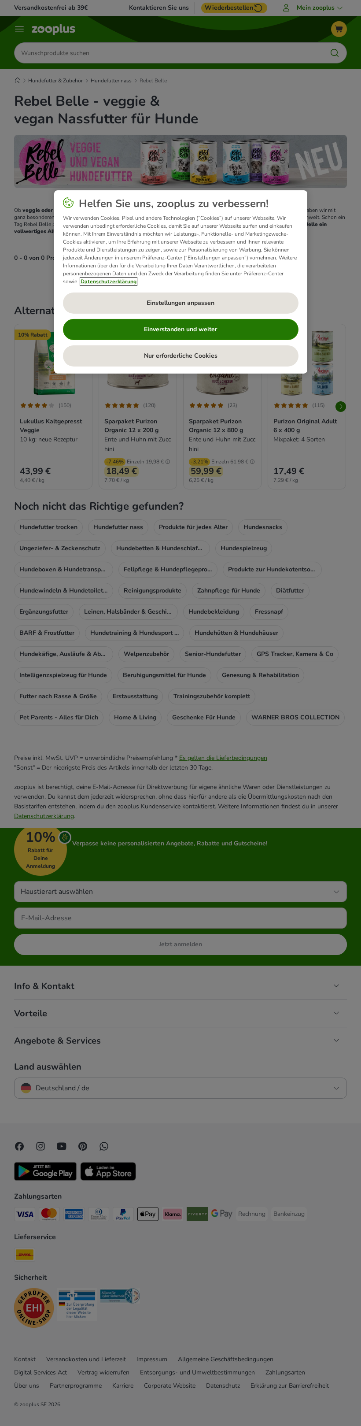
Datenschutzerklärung (108, 281)
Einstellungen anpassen (180, 303)
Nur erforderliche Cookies (180, 356)
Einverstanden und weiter (180, 329)
